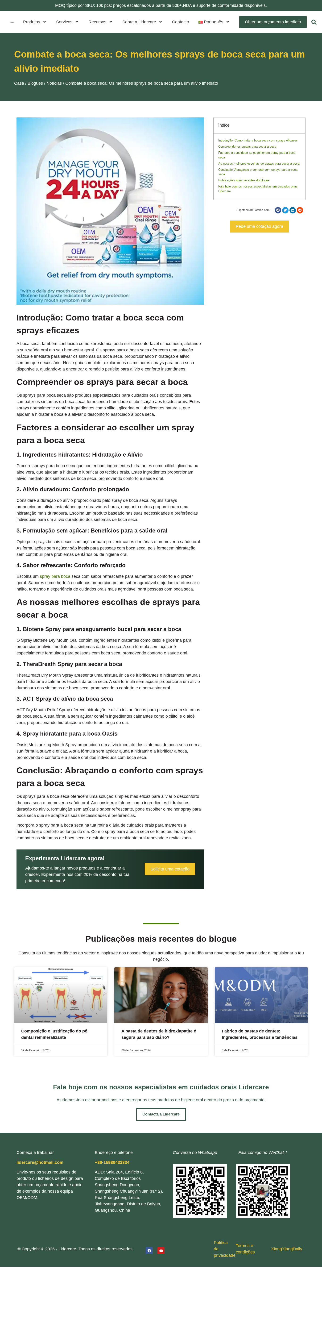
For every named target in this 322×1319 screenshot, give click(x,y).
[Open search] (314, 22)
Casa (19, 83)
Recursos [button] (97, 22)
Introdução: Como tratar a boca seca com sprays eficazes (258, 140)
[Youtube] (161, 1250)
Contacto (180, 22)
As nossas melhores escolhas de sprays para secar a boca (258, 163)
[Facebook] (149, 1250)
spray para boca (55, 576)
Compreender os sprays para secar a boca (247, 146)
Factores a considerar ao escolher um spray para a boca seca (256, 155)
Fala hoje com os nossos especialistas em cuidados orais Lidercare (257, 189)
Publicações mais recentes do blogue (243, 180)
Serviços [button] (64, 22)
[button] (214, 22)
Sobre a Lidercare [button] (139, 22)
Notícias (54, 83)
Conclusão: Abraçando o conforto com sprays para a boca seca (257, 172)
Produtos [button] (31, 22)
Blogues (35, 83)
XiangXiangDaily (286, 1249)
